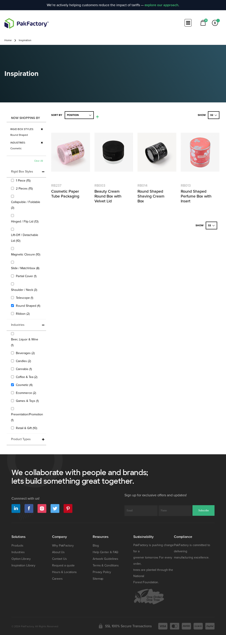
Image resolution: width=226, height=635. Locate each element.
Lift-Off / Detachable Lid (24, 238)
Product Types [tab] (21, 439)
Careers (57, 579)
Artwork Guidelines (105, 559)
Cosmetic (25, 385)
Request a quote (63, 565)
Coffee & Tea (27, 377)
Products (17, 545)
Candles (24, 361)
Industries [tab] (17, 325)
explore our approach (161, 5)
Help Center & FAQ (105, 552)
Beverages (26, 353)
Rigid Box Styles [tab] (22, 171)
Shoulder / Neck (24, 290)
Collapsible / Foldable (25, 205)
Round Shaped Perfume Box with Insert (196, 196)
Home (8, 40)
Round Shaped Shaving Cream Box (150, 196)
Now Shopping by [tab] (25, 118)
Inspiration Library (23, 565)
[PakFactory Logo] (26, 23)
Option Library (21, 559)
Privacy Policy (102, 572)
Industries (18, 552)
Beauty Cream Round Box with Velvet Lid (107, 196)
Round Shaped (28, 306)
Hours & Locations (64, 572)
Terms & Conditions (106, 565)
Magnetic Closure (26, 254)
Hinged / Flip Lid (25, 221)
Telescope (25, 298)
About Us (58, 552)
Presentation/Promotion (27, 417)
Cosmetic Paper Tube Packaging (65, 194)
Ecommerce (26, 393)
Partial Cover (27, 276)
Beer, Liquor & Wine (24, 342)
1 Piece (24, 180)
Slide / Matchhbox (25, 268)
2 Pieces (25, 188)
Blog (96, 545)
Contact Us (59, 559)
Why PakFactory (63, 545)
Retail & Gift (27, 428)
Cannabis (24, 369)
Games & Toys (28, 401)
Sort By (56, 115)
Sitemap (98, 579)
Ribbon (23, 314)
